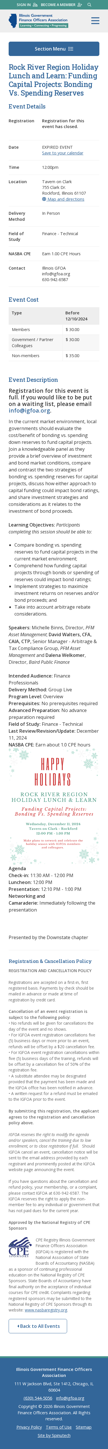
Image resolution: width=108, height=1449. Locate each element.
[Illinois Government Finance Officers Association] (38, 21)
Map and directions (65, 199)
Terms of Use (59, 1427)
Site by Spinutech (54, 1435)
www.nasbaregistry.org (46, 1310)
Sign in (24, 4)
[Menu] (95, 21)
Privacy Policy (29, 1427)
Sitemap (84, 1427)
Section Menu (51, 49)
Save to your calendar (62, 153)
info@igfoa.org (29, 410)
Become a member (58, 4)
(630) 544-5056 (38, 1398)
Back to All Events (39, 1326)
